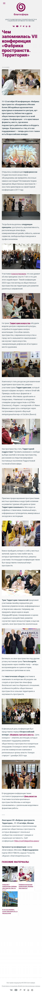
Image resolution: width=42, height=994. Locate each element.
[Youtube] (17, 26)
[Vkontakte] (14, 26)
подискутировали (18, 274)
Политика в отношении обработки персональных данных (21, 986)
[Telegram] (23, 26)
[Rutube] (20, 26)
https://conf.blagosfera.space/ (26, 841)
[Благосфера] (21, 11)
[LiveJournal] (26, 26)
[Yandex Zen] (29, 26)
